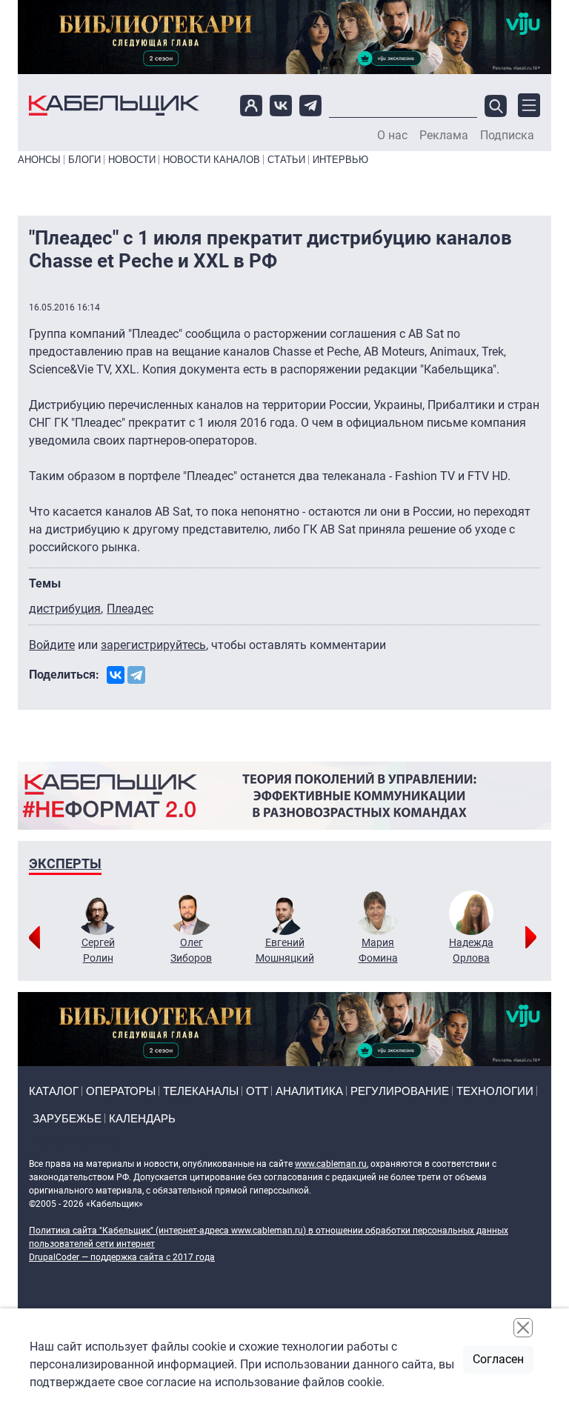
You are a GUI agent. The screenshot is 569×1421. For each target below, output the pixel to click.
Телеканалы (201, 1091)
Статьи (286, 159)
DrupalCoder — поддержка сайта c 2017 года (122, 1257)
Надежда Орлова (471, 950)
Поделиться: (64, 675)
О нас (392, 135)
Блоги (84, 159)
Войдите (52, 645)
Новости (132, 159)
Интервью (340, 159)
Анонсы (39, 159)
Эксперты (65, 863)
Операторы (121, 1091)
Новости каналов (211, 159)
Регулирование (399, 1091)
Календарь (142, 1118)
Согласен (498, 1359)
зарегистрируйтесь (153, 645)
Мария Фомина (378, 950)
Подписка (507, 135)
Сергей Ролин (98, 950)
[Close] (523, 1327)
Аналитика (309, 1091)
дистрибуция (65, 609)
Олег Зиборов (191, 950)
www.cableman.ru (331, 1164)
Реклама (443, 135)
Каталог (54, 1091)
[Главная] (114, 106)
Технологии (494, 1091)
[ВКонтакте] (115, 675)
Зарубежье (67, 1118)
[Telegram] (136, 675)
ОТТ (257, 1091)
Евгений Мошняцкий (285, 950)
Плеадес (130, 609)
